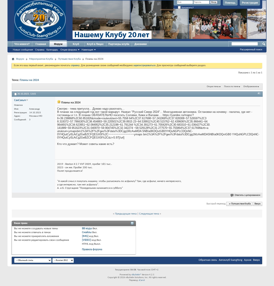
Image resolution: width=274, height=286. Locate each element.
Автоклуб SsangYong (230, 260)
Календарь (52, 49)
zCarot (142, 280)
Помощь (230, 2)
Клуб (76, 44)
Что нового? (22, 44)
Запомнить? (187, 7)
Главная (41, 44)
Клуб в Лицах (95, 44)
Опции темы (213, 86)
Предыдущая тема (126, 213)
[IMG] (85, 236)
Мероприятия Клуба (41, 59)
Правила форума (92, 249)
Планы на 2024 (29, 80)
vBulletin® (136, 275)
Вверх (258, 204)
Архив (247, 260)
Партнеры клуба (118, 44)
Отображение (250, 86)
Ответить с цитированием (247, 195)
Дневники (140, 44)
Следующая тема (149, 213)
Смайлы (87, 232)
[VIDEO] (86, 240)
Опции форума (68, 49)
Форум (58, 44)
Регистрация (250, 2)
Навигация (87, 49)
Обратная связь (208, 260)
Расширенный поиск (251, 49)
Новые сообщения (23, 49)
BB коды (87, 228)
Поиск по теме (231, 86)
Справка (39, 49)
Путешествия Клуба (69, 59)
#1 (259, 93)
